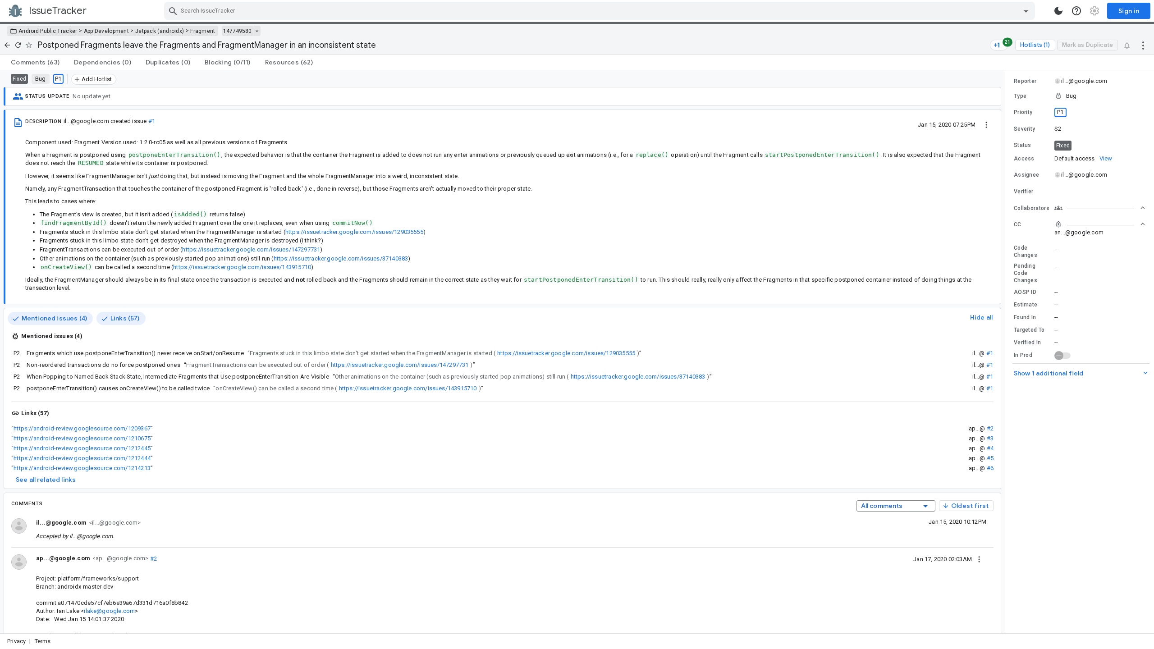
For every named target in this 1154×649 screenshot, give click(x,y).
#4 (990, 448)
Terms (43, 641)
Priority (1023, 112)
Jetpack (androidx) (159, 31)
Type (1020, 96)
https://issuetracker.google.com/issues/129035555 (354, 232)
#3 (990, 438)
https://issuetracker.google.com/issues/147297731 (251, 249)
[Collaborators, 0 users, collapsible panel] (1099, 208)
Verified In (1027, 342)
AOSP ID (1025, 292)
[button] (1079, 96)
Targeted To (1029, 330)
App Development (106, 31)
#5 (990, 458)
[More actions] (1143, 45)
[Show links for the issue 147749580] (257, 31)
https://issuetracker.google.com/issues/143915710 (242, 267)
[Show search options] (1026, 10)
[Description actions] (986, 124)
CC (1017, 224)
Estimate (1025, 305)
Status (1022, 145)
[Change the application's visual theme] (1058, 11)
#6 (990, 468)
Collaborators (1031, 208)
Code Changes (1025, 251)
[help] (1076, 11)
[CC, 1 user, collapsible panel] (1099, 224)
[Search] (173, 10)
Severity (1024, 129)
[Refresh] (18, 45)
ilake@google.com (109, 611)
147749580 (237, 31)
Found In (1025, 317)
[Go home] (7, 45)
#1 (151, 121)
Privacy (16, 641)
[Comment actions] (979, 559)
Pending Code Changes (1025, 273)
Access (1024, 158)
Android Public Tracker (48, 31)
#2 (990, 428)
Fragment (202, 31)
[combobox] (601, 10)
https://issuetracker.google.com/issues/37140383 (341, 258)
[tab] (35, 62)
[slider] (1006, 351)
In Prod (1023, 355)
